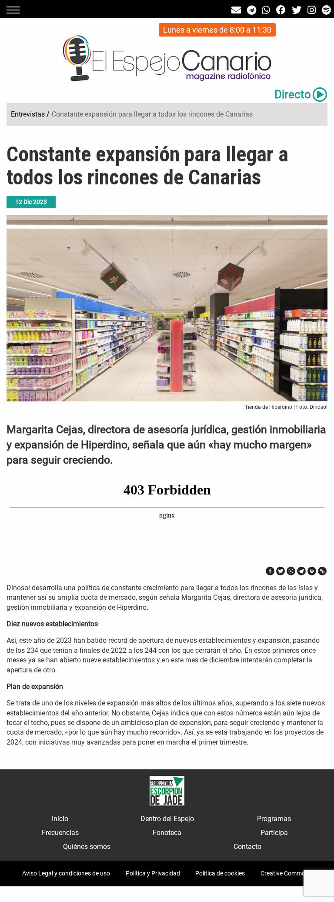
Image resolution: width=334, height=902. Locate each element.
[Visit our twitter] (296, 10)
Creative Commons (286, 873)
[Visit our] (236, 10)
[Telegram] (301, 571)
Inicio (60, 819)
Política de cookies (220, 873)
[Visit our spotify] (326, 10)
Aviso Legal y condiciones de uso (66, 873)
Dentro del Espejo (167, 819)
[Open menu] (13, 10)
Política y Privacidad (153, 873)
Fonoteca (167, 833)
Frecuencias (60, 833)
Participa (274, 833)
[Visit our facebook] (281, 10)
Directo (292, 94)
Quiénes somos (86, 846)
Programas (274, 819)
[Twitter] (280, 571)
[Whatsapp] (291, 571)
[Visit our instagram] (311, 10)
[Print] (311, 571)
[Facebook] (270, 571)
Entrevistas (28, 114)
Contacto (247, 846)
